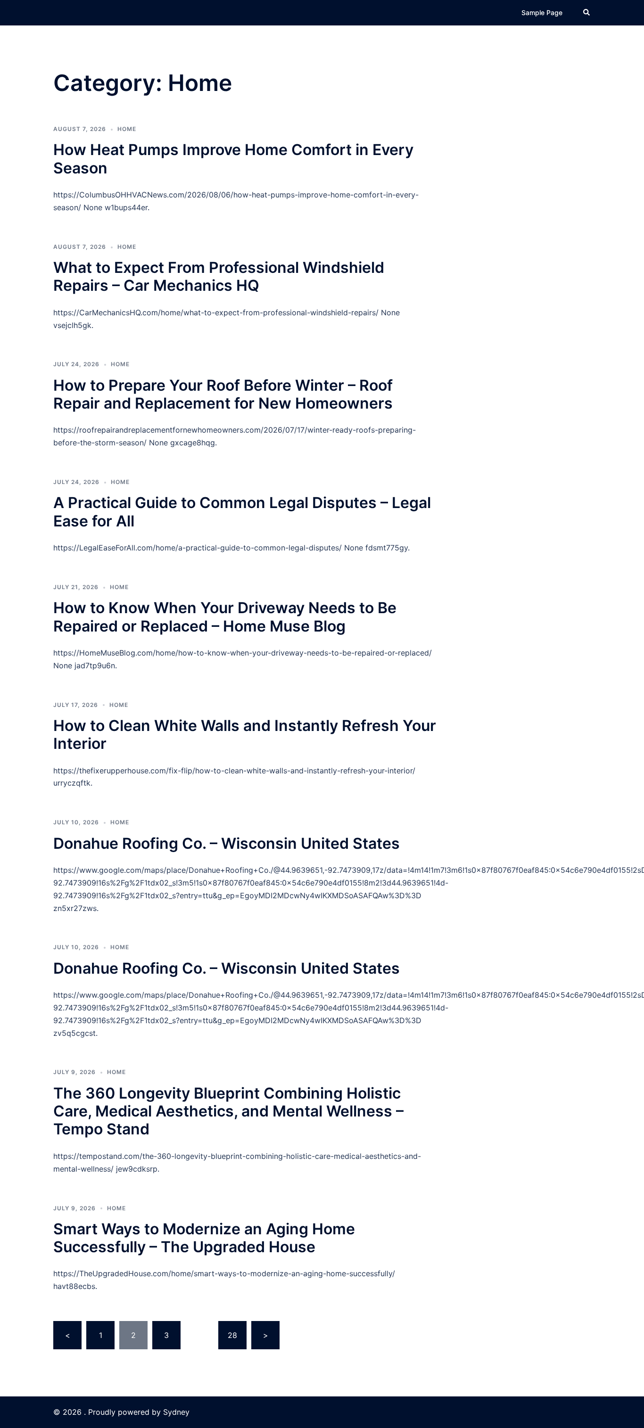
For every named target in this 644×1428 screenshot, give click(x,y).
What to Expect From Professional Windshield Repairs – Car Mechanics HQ (218, 276)
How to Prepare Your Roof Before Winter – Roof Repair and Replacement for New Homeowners (223, 394)
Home (126, 128)
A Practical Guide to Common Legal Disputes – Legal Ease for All (242, 511)
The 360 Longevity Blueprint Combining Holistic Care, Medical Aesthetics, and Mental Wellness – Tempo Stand (228, 1111)
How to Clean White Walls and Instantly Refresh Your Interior (244, 734)
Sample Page (541, 12)
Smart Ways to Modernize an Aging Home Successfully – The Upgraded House (204, 1238)
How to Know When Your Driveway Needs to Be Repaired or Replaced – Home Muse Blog (224, 617)
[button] (587, 12)
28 (232, 1335)
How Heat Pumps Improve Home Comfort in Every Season (233, 158)
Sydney (176, 1412)
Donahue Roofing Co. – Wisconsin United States (226, 843)
